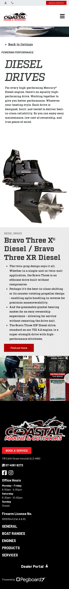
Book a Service (17, 450)
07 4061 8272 (14, 465)
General (9, 526)
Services (10, 555)
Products (11, 548)
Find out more (19, 347)
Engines (9, 540)
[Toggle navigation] (62, 16)
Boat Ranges (13, 533)
